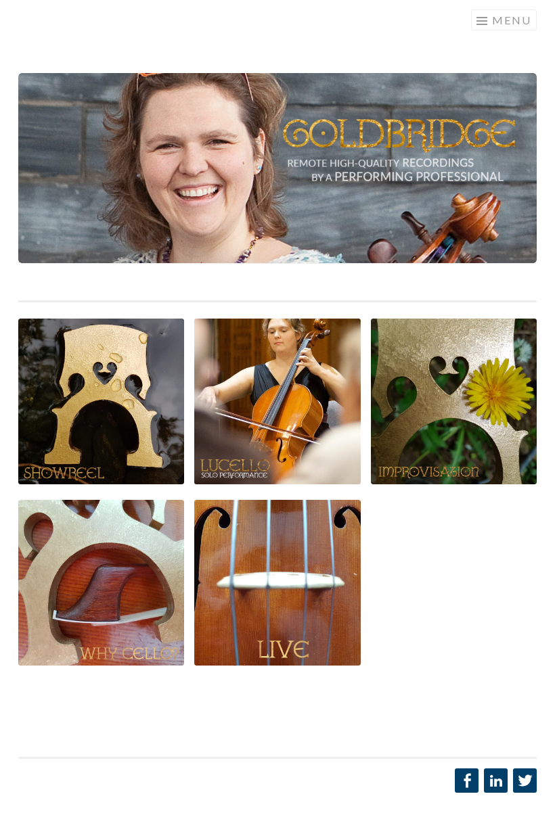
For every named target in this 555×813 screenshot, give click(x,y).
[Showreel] (277, 168)
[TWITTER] (523, 780)
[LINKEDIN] (494, 780)
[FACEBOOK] (465, 780)
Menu (511, 20)
